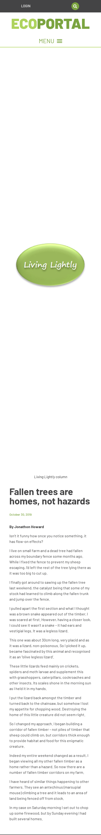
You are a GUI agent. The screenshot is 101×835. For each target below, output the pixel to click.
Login (26, 6)
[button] (75, 6)
